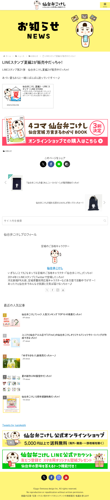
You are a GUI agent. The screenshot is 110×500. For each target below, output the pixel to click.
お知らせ (8, 151)
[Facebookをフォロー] (52, 290)
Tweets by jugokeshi (14, 425)
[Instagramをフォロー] (58, 290)
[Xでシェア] (43, 164)
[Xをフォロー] (47, 290)
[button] (67, 164)
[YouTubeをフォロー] (63, 290)
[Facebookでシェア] (51, 164)
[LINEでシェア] (59, 164)
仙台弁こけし (55, 268)
